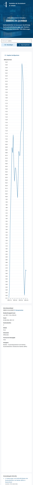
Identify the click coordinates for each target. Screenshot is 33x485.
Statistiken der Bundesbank (17, 3)
